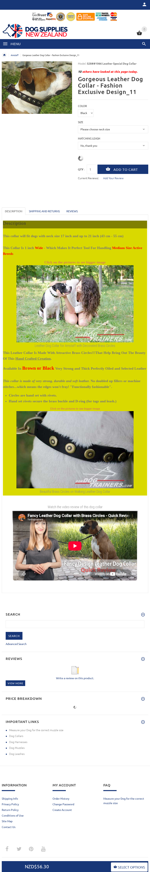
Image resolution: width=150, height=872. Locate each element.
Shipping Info (10, 798)
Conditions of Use (13, 815)
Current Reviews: (88, 178)
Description (13, 211)
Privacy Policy (10, 804)
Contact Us (8, 827)
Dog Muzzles (17, 748)
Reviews (72, 211)
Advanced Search (16, 644)
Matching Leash (89, 138)
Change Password (63, 804)
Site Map (7, 821)
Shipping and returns (44, 211)
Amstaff (15, 55)
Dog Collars (16, 736)
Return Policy (10, 809)
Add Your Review (113, 178)
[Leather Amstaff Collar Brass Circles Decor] (75, 303)
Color (82, 106)
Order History (61, 798)
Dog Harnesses (18, 742)
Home (4, 55)
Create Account (62, 809)
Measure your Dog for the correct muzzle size (36, 730)
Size (80, 122)
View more (15, 683)
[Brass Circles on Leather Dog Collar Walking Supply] (75, 449)
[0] (139, 35)
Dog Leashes (17, 754)
